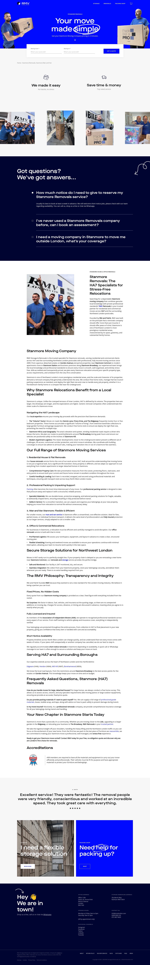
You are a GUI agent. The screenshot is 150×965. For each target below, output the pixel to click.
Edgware (30, 666)
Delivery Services (102, 953)
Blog (111, 953)
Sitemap (19, 960)
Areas (131, 953)
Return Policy (90, 953)
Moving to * (67, 48)
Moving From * (35, 48)
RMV (101, 306)
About (82, 953)
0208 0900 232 (116, 915)
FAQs (125, 953)
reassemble (114, 731)
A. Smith (75, 789)
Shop (85, 866)
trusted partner (107, 724)
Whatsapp (47, 914)
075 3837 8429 (116, 917)
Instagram (81, 927)
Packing (30, 489)
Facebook (81, 929)
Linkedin (81, 933)
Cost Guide (118, 953)
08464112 (59, 953)
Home (19, 63)
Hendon (42, 666)
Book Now (27, 866)
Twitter (80, 931)
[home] (23, 4)
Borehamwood (70, 666)
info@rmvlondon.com (119, 913)
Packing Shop (120, 3)
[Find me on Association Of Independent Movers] (33, 760)
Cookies (25, 960)
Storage (96, 3)
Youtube (81, 935)
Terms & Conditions (42, 960)
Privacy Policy (31, 960)
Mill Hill (55, 666)
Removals (107, 3)
